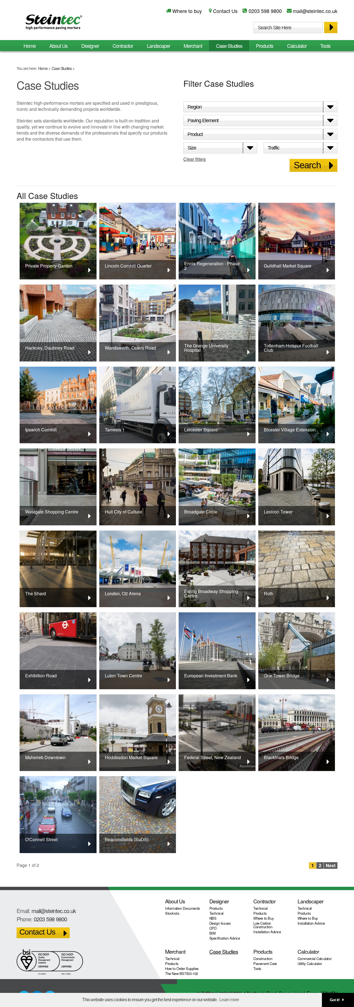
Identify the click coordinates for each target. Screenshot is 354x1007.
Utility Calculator (310, 963)
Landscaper (158, 45)
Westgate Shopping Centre (51, 511)
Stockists (172, 913)
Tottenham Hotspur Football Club (291, 347)
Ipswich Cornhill (41, 429)
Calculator (297, 45)
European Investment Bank (210, 675)
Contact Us (225, 10)
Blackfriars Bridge (281, 757)
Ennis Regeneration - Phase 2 (212, 265)
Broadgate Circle (200, 511)
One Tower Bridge (282, 675)
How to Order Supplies (182, 968)
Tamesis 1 (115, 429)
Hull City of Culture (123, 511)
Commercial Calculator (315, 958)
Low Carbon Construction (262, 925)
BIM (212, 933)
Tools (325, 45)
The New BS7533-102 (181, 973)
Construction (262, 958)
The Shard (35, 593)
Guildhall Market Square (287, 266)
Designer (90, 45)
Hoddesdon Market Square (131, 757)
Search (307, 165)
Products (264, 45)
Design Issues (220, 923)
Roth (268, 593)
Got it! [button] (335, 1000)
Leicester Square (201, 429)
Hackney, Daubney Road (49, 348)
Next (330, 865)
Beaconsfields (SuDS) (127, 839)
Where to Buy (263, 918)
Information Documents (182, 908)
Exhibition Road (41, 675)
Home (43, 68)
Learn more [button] (229, 999)
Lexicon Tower (278, 511)
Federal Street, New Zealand (212, 757)
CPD (213, 928)
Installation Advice (267, 931)
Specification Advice (224, 938)
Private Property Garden (48, 266)
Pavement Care (265, 963)
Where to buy (187, 10)
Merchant (193, 45)
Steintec (53, 23)
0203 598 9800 (265, 10)
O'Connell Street (41, 839)
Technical (216, 913)
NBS (213, 918)
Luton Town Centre (123, 675)
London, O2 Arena (123, 593)
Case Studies (62, 68)
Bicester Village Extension (290, 429)
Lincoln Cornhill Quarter (128, 266)
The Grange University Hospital (206, 347)
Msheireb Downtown (45, 757)
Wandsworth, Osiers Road (130, 348)
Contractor (123, 45)
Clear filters (194, 159)
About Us (58, 45)
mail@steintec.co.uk (315, 10)
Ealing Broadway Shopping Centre (211, 593)
